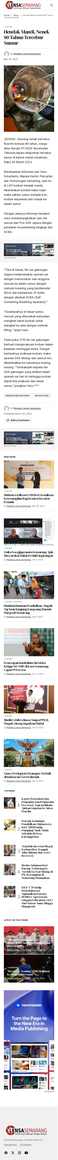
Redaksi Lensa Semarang (19, 950)
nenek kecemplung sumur (17, 396)
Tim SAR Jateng (41, 396)
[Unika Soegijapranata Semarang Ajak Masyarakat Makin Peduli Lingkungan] (29, 532)
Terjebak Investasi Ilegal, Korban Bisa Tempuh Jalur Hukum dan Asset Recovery (37, 851)
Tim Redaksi (25, 1144)
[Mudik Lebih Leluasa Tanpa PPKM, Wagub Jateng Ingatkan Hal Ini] (29, 699)
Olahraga (13, 967)
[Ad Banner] (29, 249)
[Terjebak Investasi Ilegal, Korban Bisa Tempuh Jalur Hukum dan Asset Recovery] (9, 850)
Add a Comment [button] (20, 420)
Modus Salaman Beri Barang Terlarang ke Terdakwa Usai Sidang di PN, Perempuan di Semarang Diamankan (37, 871)
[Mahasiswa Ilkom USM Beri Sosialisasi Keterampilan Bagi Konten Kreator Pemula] (29, 474)
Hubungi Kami (10, 1144)
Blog (16, 15)
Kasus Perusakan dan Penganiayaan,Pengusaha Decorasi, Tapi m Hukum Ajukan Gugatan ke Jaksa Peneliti (38, 805)
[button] (51, 5)
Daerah (8, 27)
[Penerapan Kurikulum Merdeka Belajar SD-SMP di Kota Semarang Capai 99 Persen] (29, 642)
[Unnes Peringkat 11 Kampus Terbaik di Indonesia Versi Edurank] (29, 753)
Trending (17, 602)
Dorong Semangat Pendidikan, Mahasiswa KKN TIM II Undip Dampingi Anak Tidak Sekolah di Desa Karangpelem (36, 828)
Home (7, 15)
